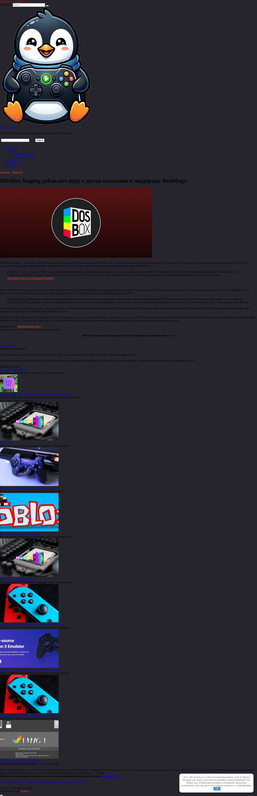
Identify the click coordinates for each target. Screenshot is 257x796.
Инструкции (14, 163)
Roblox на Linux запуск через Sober (21, 533)
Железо (11, 160)
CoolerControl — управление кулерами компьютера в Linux (35, 394)
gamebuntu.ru (109, 776)
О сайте (11, 166)
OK (217, 788)
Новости (12, 147)
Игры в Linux (8, 127)
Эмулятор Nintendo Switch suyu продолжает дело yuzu (32, 624)
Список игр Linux (24, 156)
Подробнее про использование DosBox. (30, 278)
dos (2, 345)
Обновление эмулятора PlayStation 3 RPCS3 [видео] (31, 669)
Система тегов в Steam (13, 369)
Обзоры (11, 150)
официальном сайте (29, 326)
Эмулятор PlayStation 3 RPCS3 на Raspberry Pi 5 (28, 488)
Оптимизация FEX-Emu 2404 (17, 579)
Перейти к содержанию (14, 1)
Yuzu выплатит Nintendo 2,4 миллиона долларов (29, 715)
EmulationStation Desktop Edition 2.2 (21, 760)
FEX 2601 (6, 442)
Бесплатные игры (24, 153)
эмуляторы (11, 345)
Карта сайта (18, 782)
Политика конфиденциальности (46, 782)
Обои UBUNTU (77, 782)
